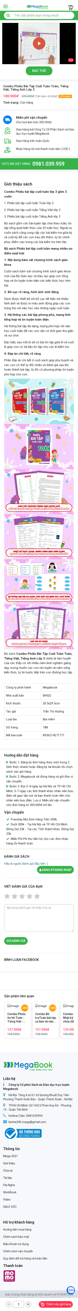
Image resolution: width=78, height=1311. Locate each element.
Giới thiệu (9, 1163)
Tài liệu (7, 1177)
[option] (39, 43)
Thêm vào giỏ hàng (58, 1304)
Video (7, 1199)
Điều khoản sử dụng (16, 1244)
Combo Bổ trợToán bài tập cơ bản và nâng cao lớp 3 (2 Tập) (45, 1017)
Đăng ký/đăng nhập (56, 870)
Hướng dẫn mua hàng (17, 1229)
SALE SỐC (10, 1206)
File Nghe (9, 1185)
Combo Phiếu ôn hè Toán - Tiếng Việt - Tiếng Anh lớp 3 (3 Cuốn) (17, 1017)
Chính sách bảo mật (16, 1236)
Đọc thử (39, 71)
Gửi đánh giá (15, 940)
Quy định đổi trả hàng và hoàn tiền (25, 1258)
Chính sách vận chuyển (18, 1251)
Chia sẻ (7, 1170)
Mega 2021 (10, 1156)
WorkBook (9, 1192)
